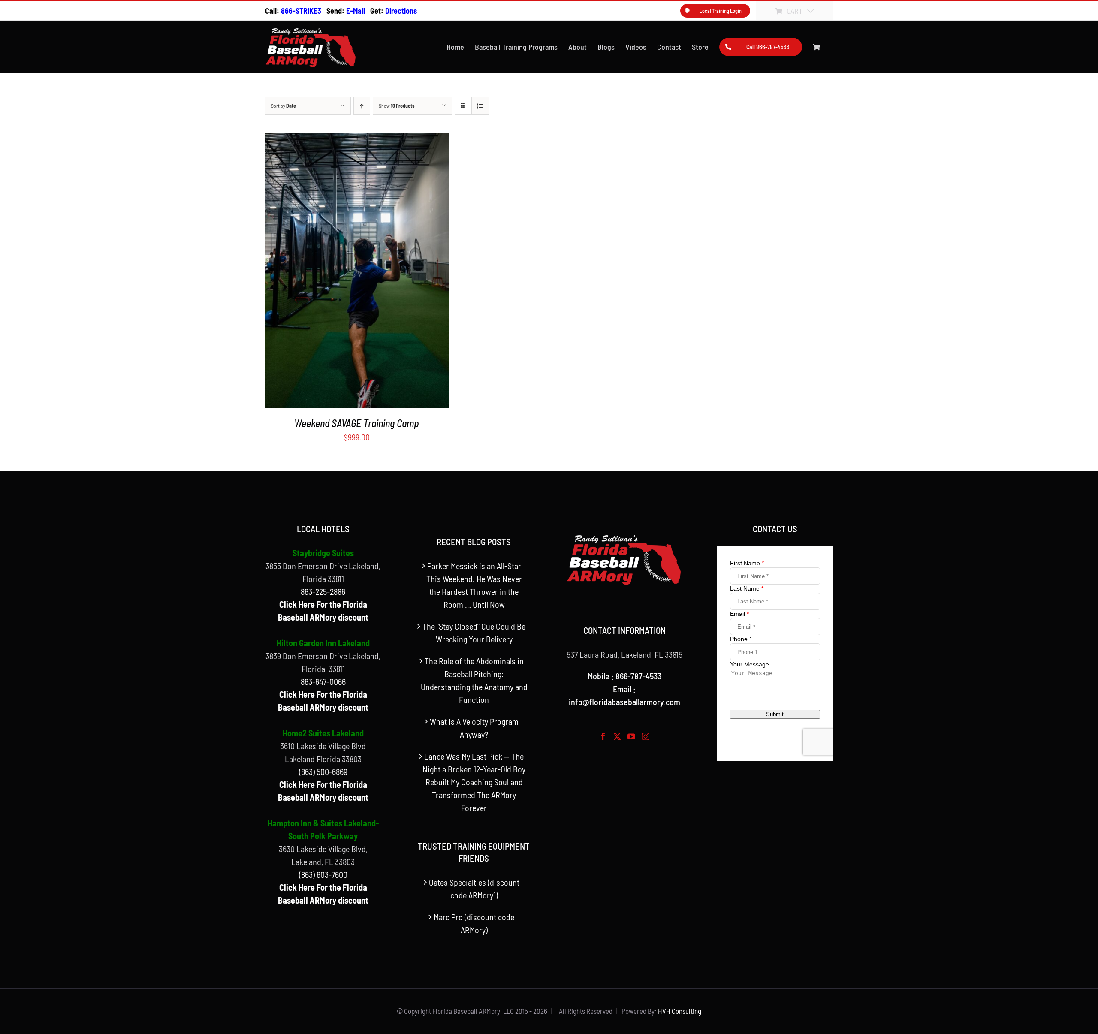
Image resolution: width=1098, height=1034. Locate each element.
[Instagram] (645, 736)
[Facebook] (603, 736)
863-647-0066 (323, 681)
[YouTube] (631, 736)
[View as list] (480, 105)
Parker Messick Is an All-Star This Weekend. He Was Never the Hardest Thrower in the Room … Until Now (474, 585)
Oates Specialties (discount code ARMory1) (474, 888)
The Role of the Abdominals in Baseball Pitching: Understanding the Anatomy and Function (474, 680)
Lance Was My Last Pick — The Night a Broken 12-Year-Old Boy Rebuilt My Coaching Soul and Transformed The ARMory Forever (473, 782)
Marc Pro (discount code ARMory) (474, 923)
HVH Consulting (679, 1011)
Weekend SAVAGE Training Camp (356, 423)
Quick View (357, 273)
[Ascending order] (361, 106)
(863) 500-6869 (323, 771)
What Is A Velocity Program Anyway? (474, 727)
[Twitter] (617, 736)
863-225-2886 (323, 591)
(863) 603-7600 (323, 874)
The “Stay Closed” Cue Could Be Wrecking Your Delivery (473, 632)
